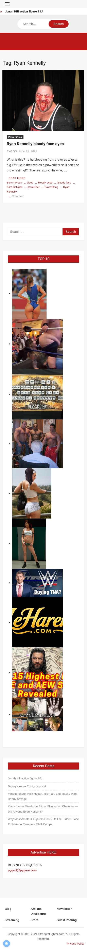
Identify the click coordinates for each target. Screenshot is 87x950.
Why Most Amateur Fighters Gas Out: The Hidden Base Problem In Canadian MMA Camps (43, 821)
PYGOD (12, 151)
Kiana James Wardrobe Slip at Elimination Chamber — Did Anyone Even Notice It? (43, 809)
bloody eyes (45, 182)
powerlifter (33, 187)
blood (30, 182)
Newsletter (64, 908)
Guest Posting (66, 920)
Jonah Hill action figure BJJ (24, 11)
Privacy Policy (75, 943)
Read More (17, 178)
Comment (18, 196)
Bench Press (14, 182)
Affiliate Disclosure (38, 911)
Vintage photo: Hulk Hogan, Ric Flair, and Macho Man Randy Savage (42, 796)
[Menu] (7, 4)
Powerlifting (15, 137)
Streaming (12, 920)
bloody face (64, 182)
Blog (8, 908)
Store (34, 920)
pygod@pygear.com (22, 870)
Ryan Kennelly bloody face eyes (35, 144)
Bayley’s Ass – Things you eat (27, 786)
